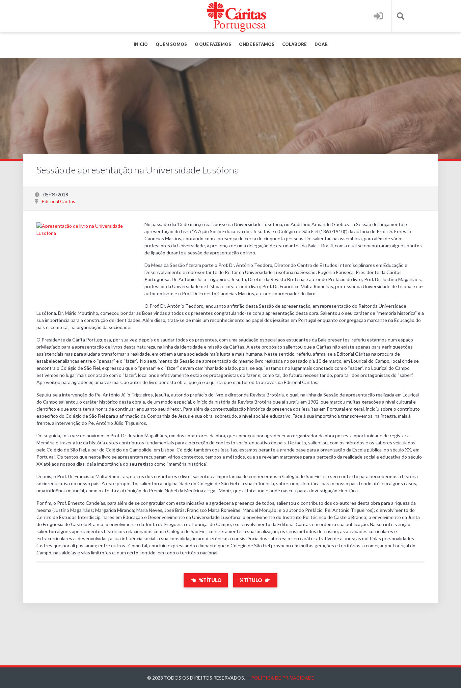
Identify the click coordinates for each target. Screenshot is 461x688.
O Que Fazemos (213, 44)
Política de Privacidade (282, 678)
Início (141, 44)
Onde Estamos (256, 44)
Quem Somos (171, 44)
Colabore (294, 44)
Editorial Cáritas (58, 201)
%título (210, 580)
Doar (321, 44)
